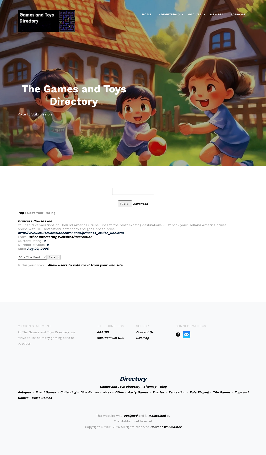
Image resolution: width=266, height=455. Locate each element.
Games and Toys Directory (120, 387)
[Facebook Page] (178, 334)
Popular (237, 14)
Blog (163, 387)
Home (146, 14)
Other (119, 392)
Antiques (24, 392)
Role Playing (199, 392)
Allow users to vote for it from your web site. (85, 265)
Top (21, 213)
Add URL (195, 14)
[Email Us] (187, 334)
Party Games (138, 392)
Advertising (169, 14)
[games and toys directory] (46, 20)
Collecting (68, 392)
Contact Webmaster (165, 427)
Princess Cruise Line (35, 221)
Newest (216, 14)
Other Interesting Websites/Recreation (60, 237)
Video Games (42, 398)
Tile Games (221, 392)
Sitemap (149, 387)
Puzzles (158, 392)
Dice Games (89, 392)
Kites (107, 392)
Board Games (45, 392)
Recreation (176, 392)
